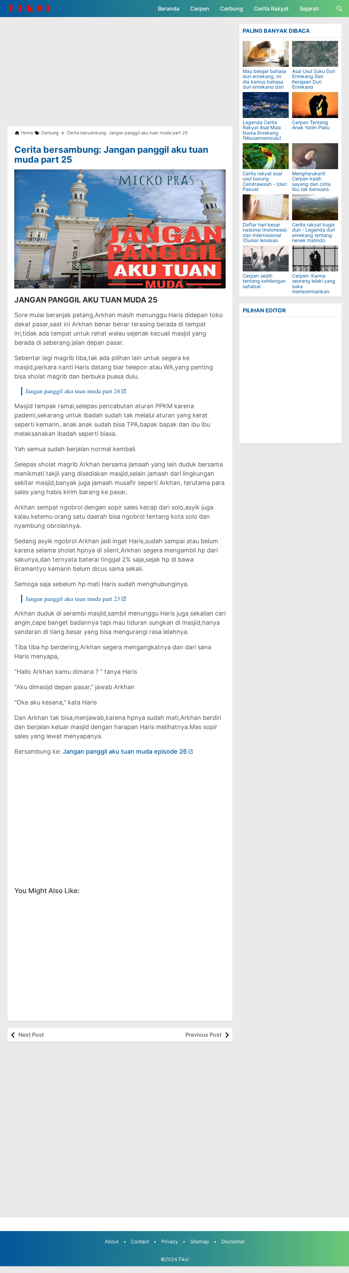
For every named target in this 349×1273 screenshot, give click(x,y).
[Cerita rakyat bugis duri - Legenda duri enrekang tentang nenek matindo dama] (315, 207)
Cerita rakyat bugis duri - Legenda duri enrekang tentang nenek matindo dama (313, 235)
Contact (140, 1241)
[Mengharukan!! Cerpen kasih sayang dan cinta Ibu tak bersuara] (315, 156)
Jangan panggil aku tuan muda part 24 (73, 391)
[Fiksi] (33, 8)
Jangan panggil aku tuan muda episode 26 (125, 751)
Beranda (168, 8)
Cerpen (199, 8)
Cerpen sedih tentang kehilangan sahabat (264, 281)
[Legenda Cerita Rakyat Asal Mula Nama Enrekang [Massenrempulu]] (266, 105)
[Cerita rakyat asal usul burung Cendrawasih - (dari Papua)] (266, 156)
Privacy (169, 1241)
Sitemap (199, 1241)
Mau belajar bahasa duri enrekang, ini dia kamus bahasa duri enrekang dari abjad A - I (264, 82)
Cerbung (231, 8)
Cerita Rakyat (271, 8)
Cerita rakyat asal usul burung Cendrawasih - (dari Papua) (265, 181)
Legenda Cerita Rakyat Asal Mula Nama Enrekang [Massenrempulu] (262, 130)
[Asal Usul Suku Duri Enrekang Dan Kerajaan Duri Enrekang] (315, 54)
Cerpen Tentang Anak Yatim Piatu (311, 125)
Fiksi (184, 1259)
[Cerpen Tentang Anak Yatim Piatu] (315, 105)
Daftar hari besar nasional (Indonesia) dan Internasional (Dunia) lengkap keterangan (265, 235)
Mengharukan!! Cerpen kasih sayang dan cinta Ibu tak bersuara (311, 181)
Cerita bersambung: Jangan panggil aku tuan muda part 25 (111, 154)
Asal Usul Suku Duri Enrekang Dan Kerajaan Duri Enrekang (313, 79)
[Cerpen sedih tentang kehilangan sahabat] (266, 258)
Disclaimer (233, 1241)
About (112, 1241)
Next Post (31, 1034)
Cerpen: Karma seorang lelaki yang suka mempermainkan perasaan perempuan (313, 289)
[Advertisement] (119, 71)
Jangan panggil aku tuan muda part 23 (73, 598)
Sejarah (309, 8)
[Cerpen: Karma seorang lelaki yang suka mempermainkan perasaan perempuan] (315, 258)
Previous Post (203, 1034)
